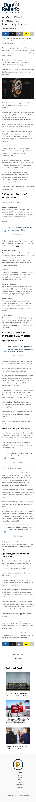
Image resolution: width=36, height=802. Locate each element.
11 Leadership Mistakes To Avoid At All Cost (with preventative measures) (17, 721)
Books (20, 777)
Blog (19, 780)
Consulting (20, 785)
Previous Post (18, 654)
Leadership (12, 28)
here (17, 246)
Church (5, 28)
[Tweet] (12, 34)
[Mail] (19, 34)
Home (20, 773)
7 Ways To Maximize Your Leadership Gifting (17, 747)
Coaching (20, 787)
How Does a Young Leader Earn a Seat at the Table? (17, 694)
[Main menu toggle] (32, 7)
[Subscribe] (26, 34)
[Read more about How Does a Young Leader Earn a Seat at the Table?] (18, 682)
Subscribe (19, 782)
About (20, 775)
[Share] (5, 34)
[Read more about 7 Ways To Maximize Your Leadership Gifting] (18, 736)
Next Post (18, 658)
